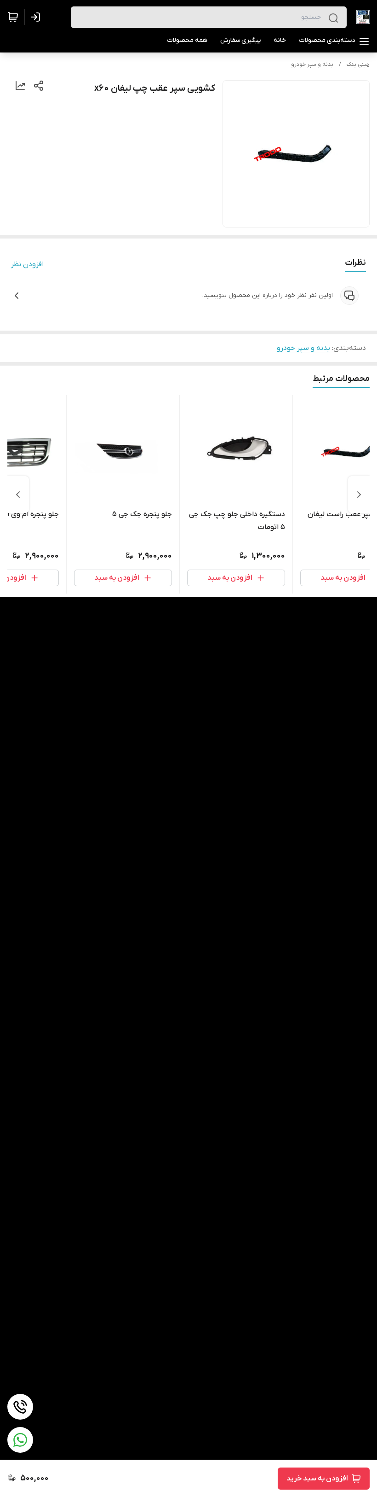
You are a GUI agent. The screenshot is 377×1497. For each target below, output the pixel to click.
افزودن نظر (27, 264)
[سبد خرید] (12, 17)
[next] (18, 494)
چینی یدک (358, 64)
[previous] (359, 494)
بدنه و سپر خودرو (312, 64)
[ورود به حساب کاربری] (37, 17)
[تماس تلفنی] (20, 1407)
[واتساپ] (20, 1440)
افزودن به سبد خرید (317, 1478)
